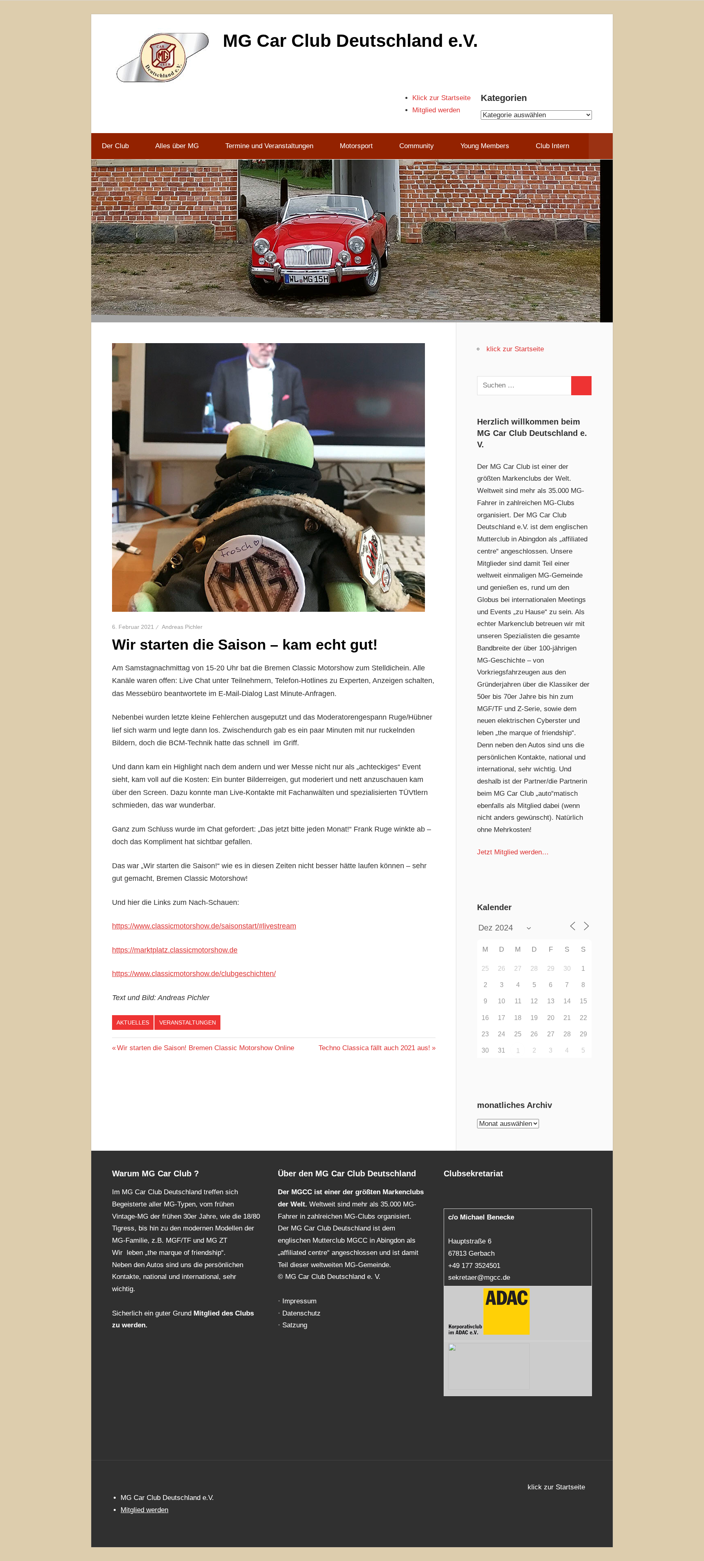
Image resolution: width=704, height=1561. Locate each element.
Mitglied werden (436, 110)
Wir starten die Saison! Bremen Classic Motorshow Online (205, 1048)
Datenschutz (301, 1313)
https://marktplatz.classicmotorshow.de (175, 950)
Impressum (299, 1301)
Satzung (294, 1325)
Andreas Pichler (182, 627)
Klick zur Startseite (441, 98)
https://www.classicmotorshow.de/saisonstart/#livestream (204, 926)
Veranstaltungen (187, 1022)
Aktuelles (133, 1022)
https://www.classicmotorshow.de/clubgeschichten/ (194, 974)
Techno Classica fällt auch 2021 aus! (374, 1048)
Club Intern (552, 146)
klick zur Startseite (515, 349)
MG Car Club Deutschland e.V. (350, 40)
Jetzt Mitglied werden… (513, 852)
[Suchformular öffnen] (601, 146)
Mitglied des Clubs (224, 1313)
